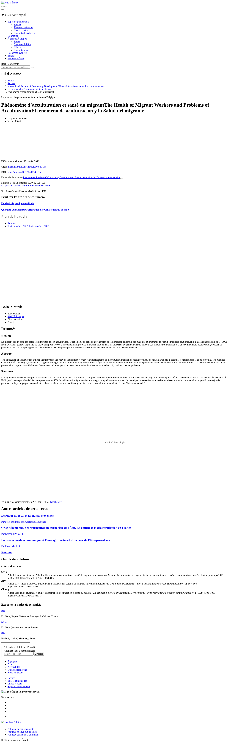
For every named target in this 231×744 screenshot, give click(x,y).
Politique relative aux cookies (22, 731)
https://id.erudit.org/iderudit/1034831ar (27, 166)
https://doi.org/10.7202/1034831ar (24, 172)
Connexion (13, 35)
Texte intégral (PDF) (18, 226)
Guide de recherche (17, 669)
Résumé (12, 223)
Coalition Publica (22, 44)
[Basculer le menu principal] (2, 9)
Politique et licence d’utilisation (23, 734)
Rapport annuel (21, 50)
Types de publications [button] (18, 21)
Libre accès (19, 47)
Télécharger (55, 502)
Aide (10, 664)
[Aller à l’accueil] (9, 2)
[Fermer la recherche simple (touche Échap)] (5, 6)
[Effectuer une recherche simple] (2, 6)
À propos (22, 38)
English (11, 55)
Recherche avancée (17, 52)
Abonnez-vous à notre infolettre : (20, 650)
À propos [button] (12, 38)
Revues (17, 24)
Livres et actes (21, 30)
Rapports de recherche (25, 33)
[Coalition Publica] (11, 722)
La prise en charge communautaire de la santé (30, 89)
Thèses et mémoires (23, 27)
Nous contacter (15, 672)
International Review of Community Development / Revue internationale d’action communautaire (56, 86)
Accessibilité (14, 667)
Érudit (17, 41)
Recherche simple (10, 64)
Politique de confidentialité (21, 729)
